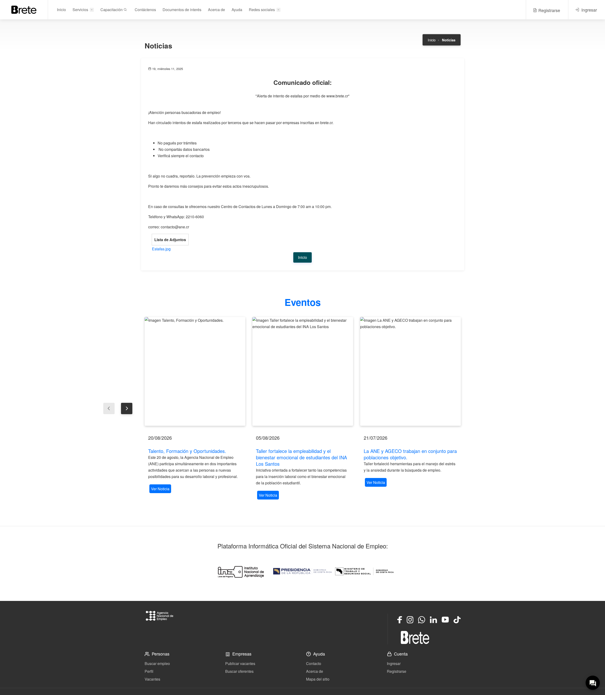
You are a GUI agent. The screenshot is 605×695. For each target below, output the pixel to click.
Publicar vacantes (240, 663)
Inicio (61, 9)
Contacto (313, 663)
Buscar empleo (157, 663)
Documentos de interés (182, 9)
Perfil (149, 671)
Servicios (80, 9)
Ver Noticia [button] (160, 488)
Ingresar (394, 663)
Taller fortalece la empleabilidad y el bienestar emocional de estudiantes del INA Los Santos (301, 457)
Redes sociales (262, 9)
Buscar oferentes (239, 671)
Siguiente (126, 408)
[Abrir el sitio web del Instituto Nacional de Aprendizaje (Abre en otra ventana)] (241, 571)
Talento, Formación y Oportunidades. (187, 451)
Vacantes (152, 679)
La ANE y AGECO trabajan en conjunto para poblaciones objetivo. (410, 454)
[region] (195, 405)
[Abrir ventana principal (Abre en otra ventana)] (415, 637)
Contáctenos (145, 9)
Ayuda (237, 9)
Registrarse (396, 671)
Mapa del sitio (317, 679)
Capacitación (112, 9)
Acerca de (216, 9)
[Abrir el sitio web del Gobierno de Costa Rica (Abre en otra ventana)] (302, 571)
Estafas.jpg (161, 249)
